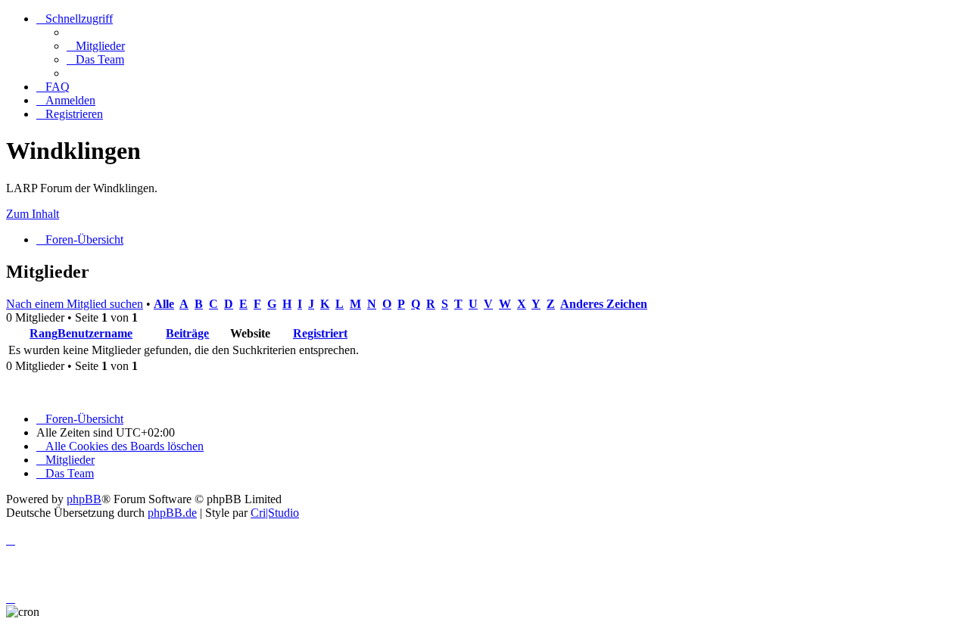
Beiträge (187, 333)
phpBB (84, 499)
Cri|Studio (275, 512)
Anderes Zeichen (603, 303)
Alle (164, 303)
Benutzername (95, 333)
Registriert (320, 333)
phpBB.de (172, 512)
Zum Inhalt (32, 213)
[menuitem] (96, 45)
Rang (44, 333)
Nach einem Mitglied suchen (74, 303)
